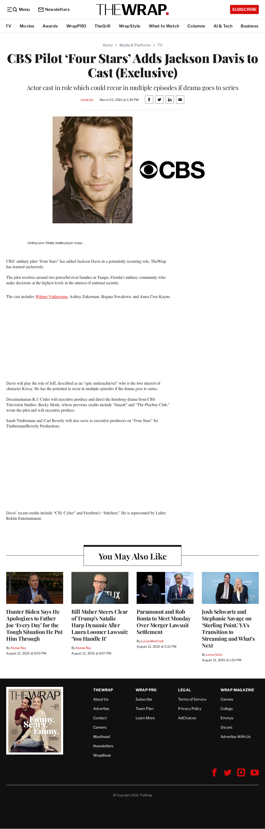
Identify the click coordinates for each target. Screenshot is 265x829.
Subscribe (244, 9)
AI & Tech (223, 26)
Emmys (226, 718)
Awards (50, 26)
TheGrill (102, 26)
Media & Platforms (135, 45)
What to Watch (164, 26)
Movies (27, 26)
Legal (184, 690)
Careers (99, 727)
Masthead (101, 736)
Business (249, 26)
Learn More (145, 718)
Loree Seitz (214, 655)
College (226, 708)
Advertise (101, 708)
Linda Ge (87, 100)
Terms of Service (192, 699)
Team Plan (144, 708)
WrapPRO (76, 26)
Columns (196, 26)
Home (108, 45)
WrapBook (102, 755)
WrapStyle (130, 26)
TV (8, 26)
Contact (100, 718)
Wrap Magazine (237, 690)
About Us (100, 699)
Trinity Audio (54, 243)
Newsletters (57, 9)
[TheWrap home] (132, 9)
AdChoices (187, 718)
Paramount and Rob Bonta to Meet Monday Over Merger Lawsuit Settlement (163, 621)
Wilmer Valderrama (51, 296)
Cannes (226, 699)
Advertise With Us (235, 736)
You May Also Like (133, 556)
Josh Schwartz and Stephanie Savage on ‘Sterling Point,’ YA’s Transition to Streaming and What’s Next (228, 628)
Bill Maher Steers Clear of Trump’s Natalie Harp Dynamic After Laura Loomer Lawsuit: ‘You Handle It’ (99, 625)
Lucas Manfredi (152, 641)
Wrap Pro (146, 690)
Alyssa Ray (18, 648)
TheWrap (103, 690)
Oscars (226, 727)
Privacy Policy (189, 708)
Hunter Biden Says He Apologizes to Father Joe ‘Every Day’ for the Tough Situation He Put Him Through (34, 625)
